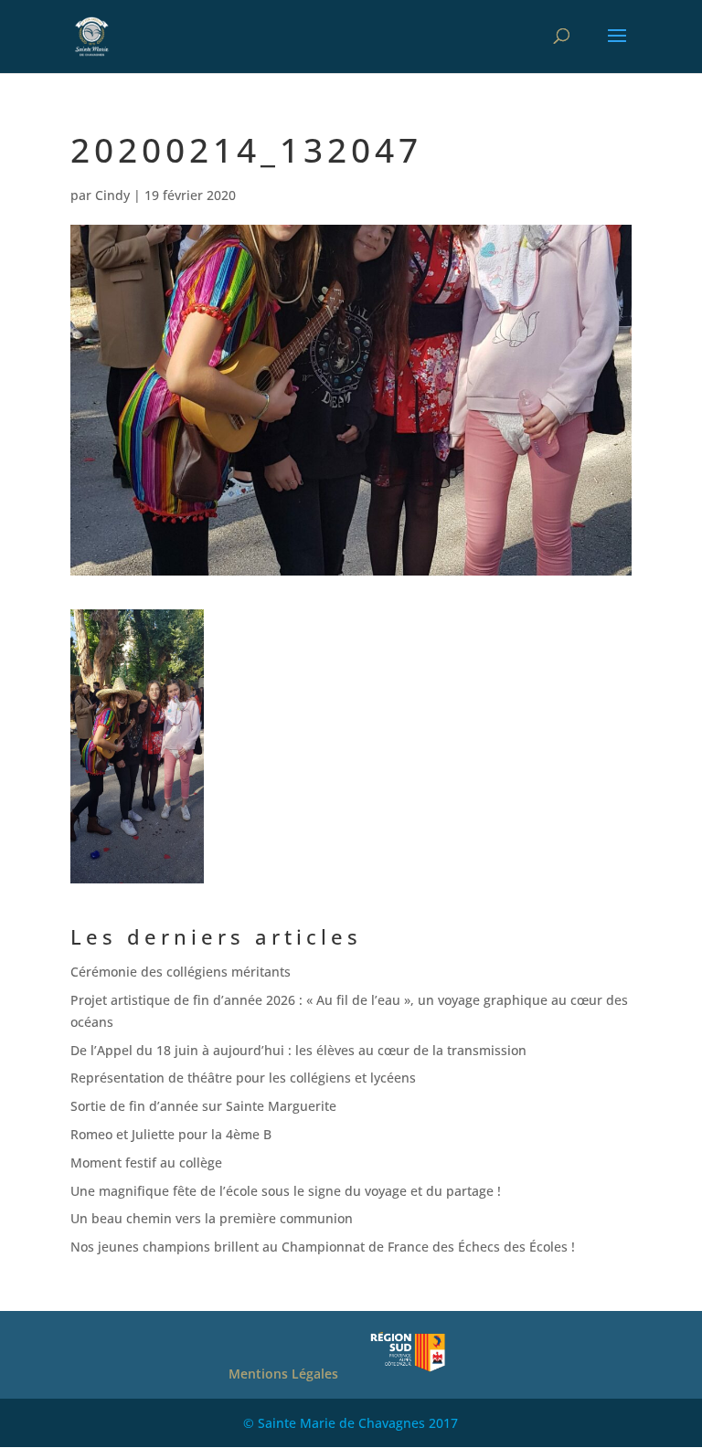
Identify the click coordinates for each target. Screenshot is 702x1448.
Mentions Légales (283, 1373)
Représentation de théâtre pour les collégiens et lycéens (243, 1077)
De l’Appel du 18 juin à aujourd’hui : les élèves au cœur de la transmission (302, 1050)
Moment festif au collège (146, 1162)
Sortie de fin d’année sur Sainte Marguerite (203, 1106)
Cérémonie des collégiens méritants (180, 971)
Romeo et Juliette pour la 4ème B (170, 1134)
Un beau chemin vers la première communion (211, 1218)
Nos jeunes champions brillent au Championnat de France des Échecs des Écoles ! (322, 1246)
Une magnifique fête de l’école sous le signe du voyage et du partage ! (285, 1191)
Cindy (112, 195)
